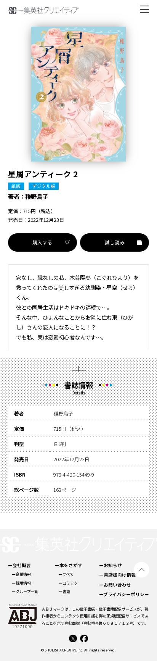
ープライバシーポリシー (124, 594)
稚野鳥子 (36, 196)
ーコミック (68, 583)
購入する (42, 242)
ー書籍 (64, 591)
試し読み (115, 242)
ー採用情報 (21, 583)
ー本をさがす (68, 565)
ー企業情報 (21, 574)
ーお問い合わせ (115, 585)
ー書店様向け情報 (117, 575)
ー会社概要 (19, 565)
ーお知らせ (110, 565)
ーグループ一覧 (25, 591)
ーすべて (66, 574)
